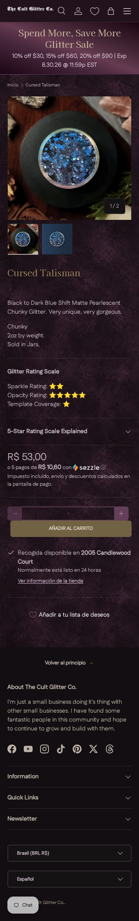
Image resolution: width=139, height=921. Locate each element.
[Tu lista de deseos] (94, 11)
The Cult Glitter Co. (44, 902)
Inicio (13, 85)
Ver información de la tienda (50, 581)
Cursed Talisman (43, 85)
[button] (111, 11)
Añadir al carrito (71, 528)
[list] (69, 158)
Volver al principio (66, 663)
